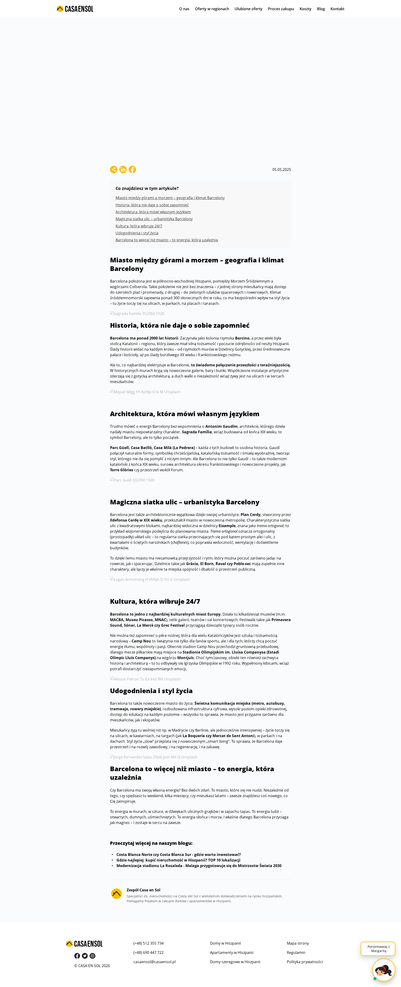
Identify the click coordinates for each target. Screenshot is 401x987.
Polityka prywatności (305, 961)
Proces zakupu (281, 8)
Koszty (305, 8)
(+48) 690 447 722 (148, 952)
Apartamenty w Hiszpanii (231, 952)
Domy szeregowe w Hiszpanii (235, 961)
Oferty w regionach (212, 8)
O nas (184, 8)
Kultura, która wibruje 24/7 (139, 226)
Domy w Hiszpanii (225, 943)
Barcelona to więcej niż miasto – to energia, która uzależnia (167, 239)
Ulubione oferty (248, 8)
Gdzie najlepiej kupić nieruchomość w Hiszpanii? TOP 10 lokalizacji (178, 860)
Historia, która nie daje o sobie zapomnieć (152, 204)
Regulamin (296, 952)
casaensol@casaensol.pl (154, 961)
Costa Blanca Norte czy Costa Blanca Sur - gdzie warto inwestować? (178, 854)
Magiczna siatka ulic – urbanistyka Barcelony (154, 218)
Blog (321, 8)
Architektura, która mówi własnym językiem (153, 211)
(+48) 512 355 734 (148, 943)
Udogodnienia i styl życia (137, 233)
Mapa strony (298, 943)
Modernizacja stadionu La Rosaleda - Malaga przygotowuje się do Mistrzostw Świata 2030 (198, 865)
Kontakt (337, 8)
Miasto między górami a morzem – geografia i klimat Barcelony (170, 197)
